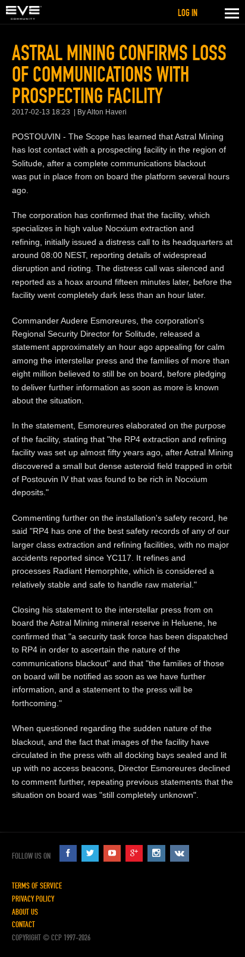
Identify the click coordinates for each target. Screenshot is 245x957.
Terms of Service (37, 886)
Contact (23, 924)
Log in (187, 12)
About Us (25, 912)
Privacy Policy (33, 899)
